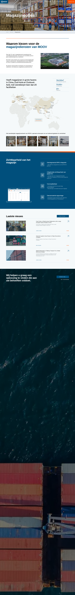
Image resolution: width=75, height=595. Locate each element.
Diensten (11, 32)
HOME (28, 1)
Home (7, 32)
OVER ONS (40, 1)
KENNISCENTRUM (47, 1)
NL (64, 1)
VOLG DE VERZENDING (58, 1)
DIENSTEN (33, 1)
